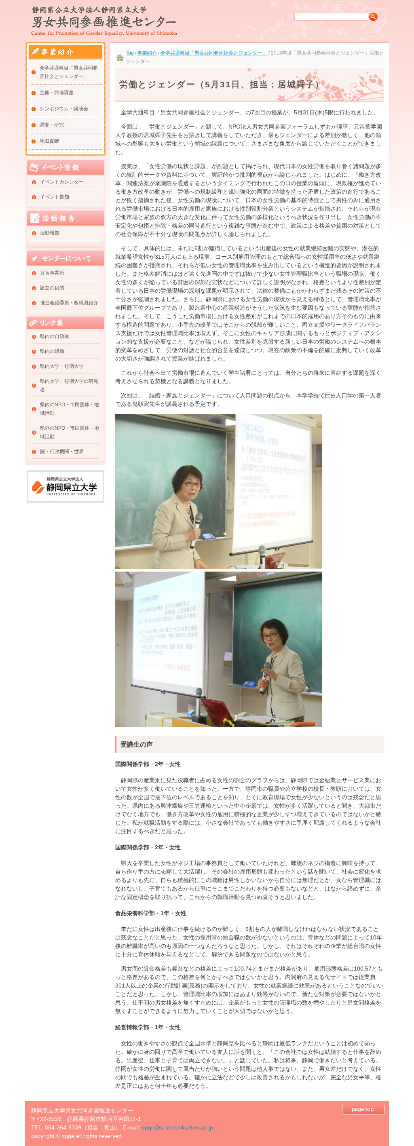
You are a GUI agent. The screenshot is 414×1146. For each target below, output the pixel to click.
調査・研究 (52, 125)
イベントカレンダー (62, 182)
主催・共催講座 (57, 92)
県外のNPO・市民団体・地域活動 (69, 432)
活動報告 (49, 233)
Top (130, 53)
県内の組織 (52, 351)
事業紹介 (147, 53)
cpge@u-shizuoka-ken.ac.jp (177, 1127)
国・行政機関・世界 (62, 451)
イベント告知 (54, 197)
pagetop (363, 1109)
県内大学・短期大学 (62, 366)
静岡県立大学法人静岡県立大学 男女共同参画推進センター (104, 21)
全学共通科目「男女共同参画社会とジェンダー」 (69, 72)
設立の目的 (52, 288)
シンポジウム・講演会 (64, 109)
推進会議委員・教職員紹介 (69, 303)
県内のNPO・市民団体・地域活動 (69, 409)
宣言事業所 (52, 273)
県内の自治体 (54, 336)
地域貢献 (49, 141)
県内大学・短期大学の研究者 (69, 385)
